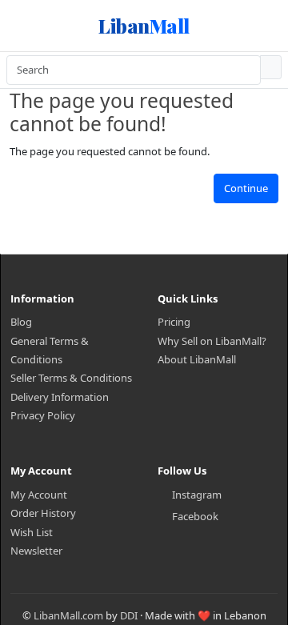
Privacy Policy (42, 415)
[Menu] (28, 25)
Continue (246, 188)
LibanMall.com (68, 615)
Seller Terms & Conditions (71, 378)
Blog (21, 322)
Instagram (197, 494)
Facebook (195, 516)
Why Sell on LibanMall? (212, 341)
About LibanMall (197, 359)
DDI (129, 615)
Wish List (31, 532)
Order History (43, 513)
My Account (38, 494)
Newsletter (36, 550)
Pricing (174, 322)
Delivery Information (59, 397)
